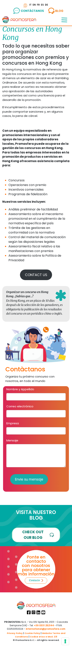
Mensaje (12, 440)
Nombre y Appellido (20, 389)
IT (30, 4)
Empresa (12, 423)
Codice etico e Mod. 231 (43, 636)
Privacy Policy (15, 633)
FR (38, 4)
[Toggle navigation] (64, 20)
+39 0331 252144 (44, 625)
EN (34, 4)
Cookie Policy (32, 633)
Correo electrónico (19, 406)
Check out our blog (33, 534)
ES (42, 4)
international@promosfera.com (45, 628)
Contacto (34, 580)
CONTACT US (36, 274)
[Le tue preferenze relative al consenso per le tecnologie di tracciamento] (65, 641)
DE (46, 4)
